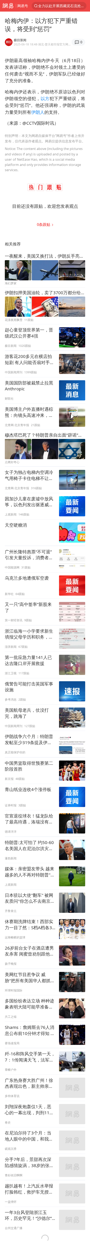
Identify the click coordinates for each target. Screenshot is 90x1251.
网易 (8, 6)
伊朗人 (37, 112)
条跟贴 (44, 224)
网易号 (22, 5)
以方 (45, 98)
